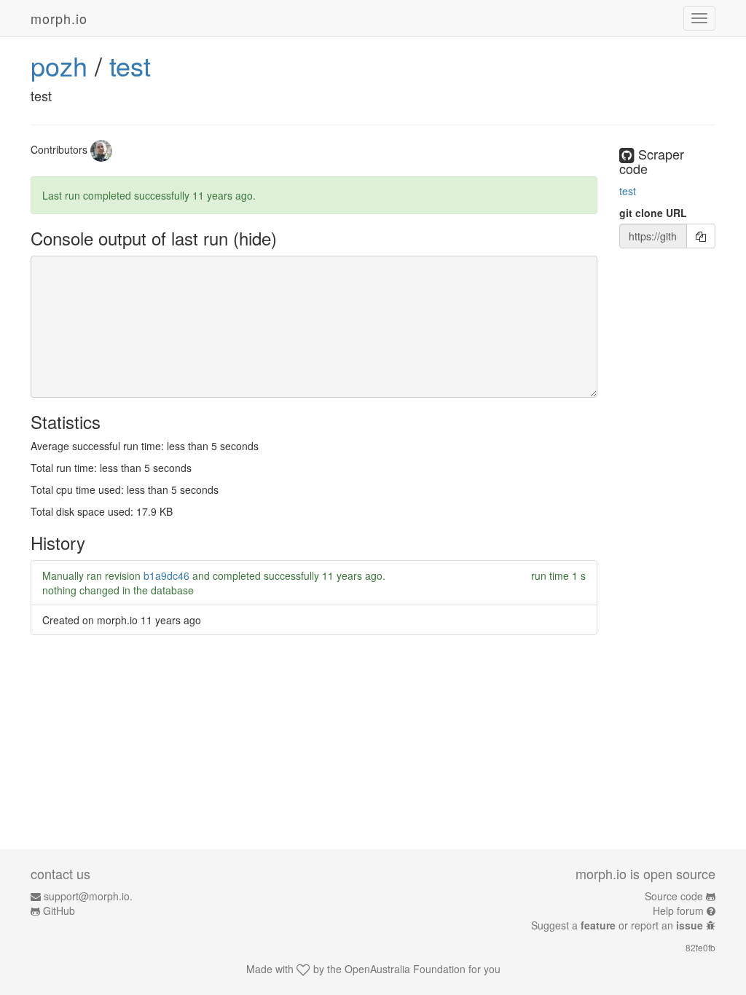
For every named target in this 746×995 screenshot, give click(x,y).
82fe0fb (700, 947)
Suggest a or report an (617, 925)
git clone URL (653, 212)
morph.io (59, 18)
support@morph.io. (88, 896)
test (130, 65)
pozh (59, 65)
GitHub (59, 910)
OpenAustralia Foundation (405, 968)
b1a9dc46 (166, 575)
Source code (674, 896)
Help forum (678, 910)
